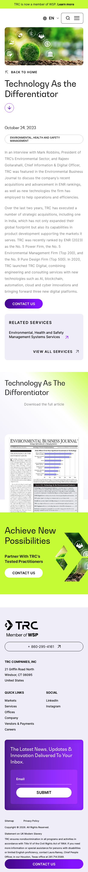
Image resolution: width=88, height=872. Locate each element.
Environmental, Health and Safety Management (35, 139)
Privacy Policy (31, 820)
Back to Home (24, 72)
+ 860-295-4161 (41, 646)
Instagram (53, 706)
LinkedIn (52, 700)
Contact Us (23, 304)
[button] (48, 18)
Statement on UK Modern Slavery (23, 833)
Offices (10, 712)
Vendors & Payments (19, 723)
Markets (10, 700)
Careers (10, 729)
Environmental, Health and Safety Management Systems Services (36, 334)
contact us (44, 864)
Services (11, 706)
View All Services (53, 351)
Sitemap (9, 820)
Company (11, 718)
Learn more (65, 4)
